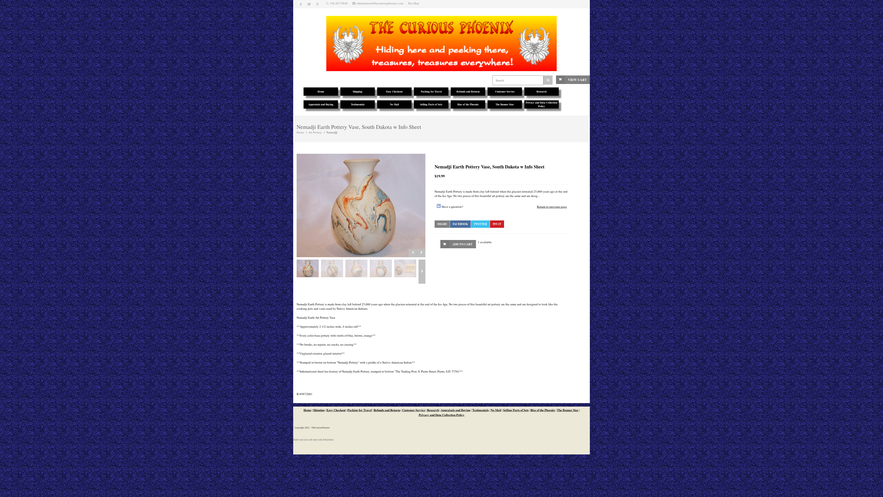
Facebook (460, 224)
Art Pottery (315, 132)
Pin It (497, 224)
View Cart (577, 79)
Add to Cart (462, 244)
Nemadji (331, 132)
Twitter (480, 224)
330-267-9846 (339, 3)
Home (300, 132)
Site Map (413, 3)
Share (442, 224)
